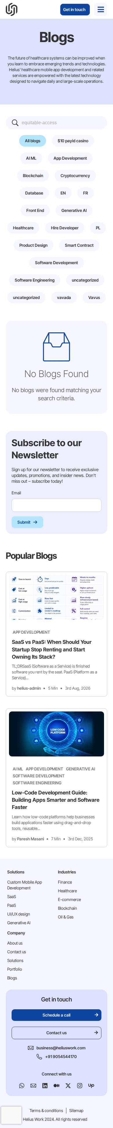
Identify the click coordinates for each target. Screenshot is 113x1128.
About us (15, 942)
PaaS (11, 905)
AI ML (18, 768)
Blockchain (67, 908)
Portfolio (14, 969)
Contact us (16, 951)
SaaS (11, 896)
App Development (31, 632)
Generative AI (80, 768)
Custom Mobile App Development (24, 885)
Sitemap (76, 1110)
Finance (65, 882)
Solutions (15, 960)
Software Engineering (37, 782)
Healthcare (67, 890)
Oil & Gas (66, 916)
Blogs (12, 977)
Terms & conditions (46, 1110)
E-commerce (69, 899)
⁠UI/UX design (18, 913)
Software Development (39, 775)
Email (17, 492)
